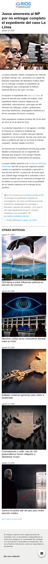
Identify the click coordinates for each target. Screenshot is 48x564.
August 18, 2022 (29, 220)
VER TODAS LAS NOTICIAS (12, 519)
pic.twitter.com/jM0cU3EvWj (16, 216)
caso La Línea (33, 95)
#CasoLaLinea (31, 195)
